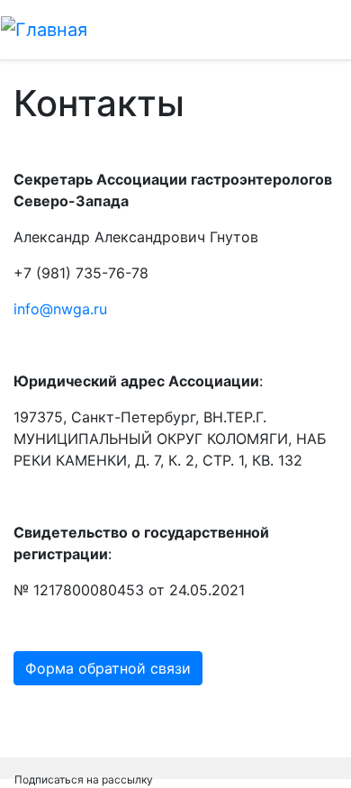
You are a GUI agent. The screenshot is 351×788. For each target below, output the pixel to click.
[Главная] (44, 30)
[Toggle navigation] (311, 30)
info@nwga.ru (60, 309)
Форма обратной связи (108, 668)
